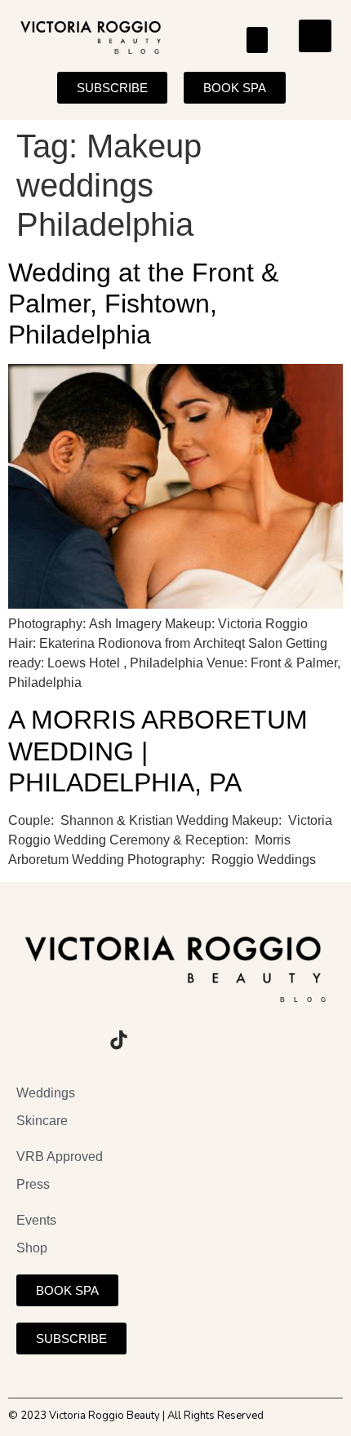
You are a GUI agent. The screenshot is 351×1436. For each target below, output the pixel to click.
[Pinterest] (163, 1039)
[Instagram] (28, 1039)
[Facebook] (73, 1039)
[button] (258, 40)
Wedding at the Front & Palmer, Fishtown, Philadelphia (143, 304)
